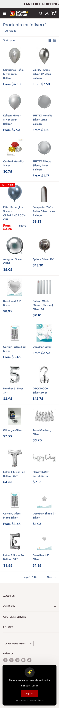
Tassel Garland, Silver (42, 432)
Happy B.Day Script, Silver (40, 474)
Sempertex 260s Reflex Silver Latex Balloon (44, 211)
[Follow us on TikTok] (29, 660)
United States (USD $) (15, 643)
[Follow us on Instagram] (17, 660)
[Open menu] (4, 13)
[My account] (46, 13)
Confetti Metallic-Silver (13, 163)
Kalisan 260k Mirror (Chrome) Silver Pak (43, 305)
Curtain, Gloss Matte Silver (11, 515)
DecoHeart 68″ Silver (12, 303)
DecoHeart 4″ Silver (41, 557)
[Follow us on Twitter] (11, 660)
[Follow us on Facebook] (5, 660)
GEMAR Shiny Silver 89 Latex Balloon (42, 74)
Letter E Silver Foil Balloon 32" (14, 557)
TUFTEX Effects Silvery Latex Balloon (42, 166)
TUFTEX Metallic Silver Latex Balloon (42, 120)
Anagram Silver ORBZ (12, 261)
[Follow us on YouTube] (23, 660)
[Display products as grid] (49, 40)
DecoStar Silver (42, 347)
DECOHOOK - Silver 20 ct (41, 390)
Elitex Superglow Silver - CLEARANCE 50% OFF (14, 213)
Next (49, 577)
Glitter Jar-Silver (12, 430)
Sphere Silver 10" (43, 259)
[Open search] (40, 13)
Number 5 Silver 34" (13, 390)
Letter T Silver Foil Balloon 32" (14, 474)
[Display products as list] (54, 40)
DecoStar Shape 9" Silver (44, 515)
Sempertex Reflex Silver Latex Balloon (13, 74)
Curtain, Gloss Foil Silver (14, 349)
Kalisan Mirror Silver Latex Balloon (12, 120)
